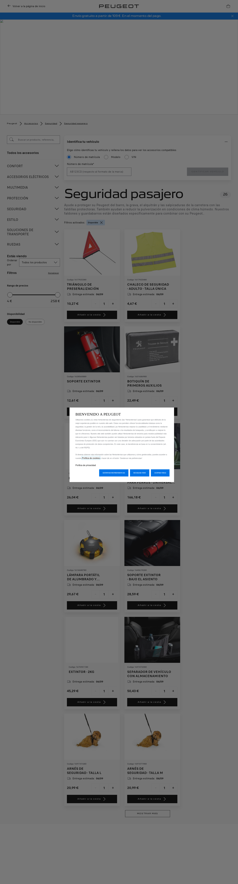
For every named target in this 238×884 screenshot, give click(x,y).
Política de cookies (91, 457)
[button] (113, 472)
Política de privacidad (85, 465)
